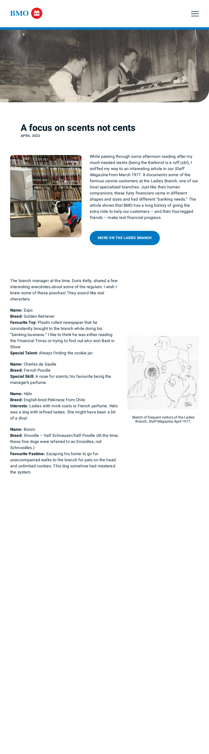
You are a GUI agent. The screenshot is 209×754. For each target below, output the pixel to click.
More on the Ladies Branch (125, 238)
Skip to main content (56, 21)
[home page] (26, 14)
